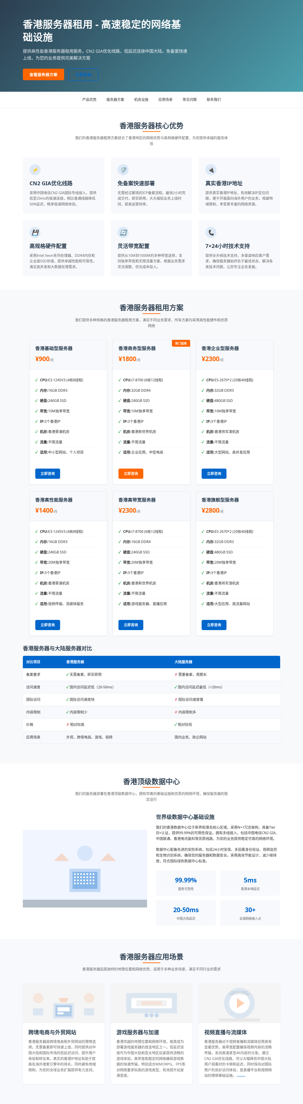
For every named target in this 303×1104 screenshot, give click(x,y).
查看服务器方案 (43, 74)
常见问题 (190, 99)
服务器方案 (115, 99)
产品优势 (89, 99)
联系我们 (214, 99)
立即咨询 (83, 74)
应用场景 (165, 99)
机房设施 (141, 99)
